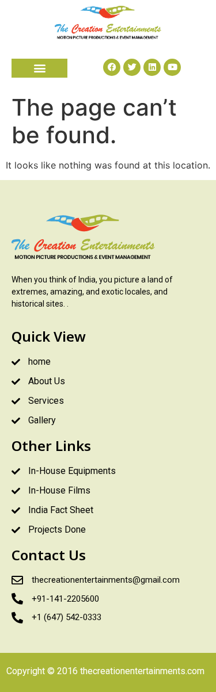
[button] (39, 68)
